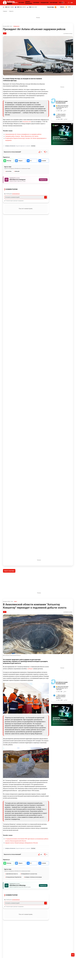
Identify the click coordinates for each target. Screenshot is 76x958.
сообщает (30, 668)
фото (16, 601)
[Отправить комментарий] (45, 197)
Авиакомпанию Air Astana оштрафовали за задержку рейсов (23, 134)
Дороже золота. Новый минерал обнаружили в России (21, 843)
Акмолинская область (12, 873)
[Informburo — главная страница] (9, 2)
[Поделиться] (73, 955)
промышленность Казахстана (29, 873)
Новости (14, 2)
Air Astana (9, 171)
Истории (21, 2)
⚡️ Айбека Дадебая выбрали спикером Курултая (61, 116)
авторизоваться (16, 193)
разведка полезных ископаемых (33, 877)
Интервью (36, 2)
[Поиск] (65, 2)
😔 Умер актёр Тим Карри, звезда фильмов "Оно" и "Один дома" (62, 107)
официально (16, 26)
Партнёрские (53, 2)
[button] (66, 7)
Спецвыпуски (44, 2)
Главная (5, 11)
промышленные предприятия (13, 877)
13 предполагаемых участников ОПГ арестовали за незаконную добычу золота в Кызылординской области (26, 840)
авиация (17, 171)
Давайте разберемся (28, 2)
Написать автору (68, 33)
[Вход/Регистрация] (68, 2)
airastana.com (27, 121)
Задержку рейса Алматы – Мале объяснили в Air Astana (21, 136)
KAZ (72, 2)
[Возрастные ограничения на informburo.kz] (62, 2)
